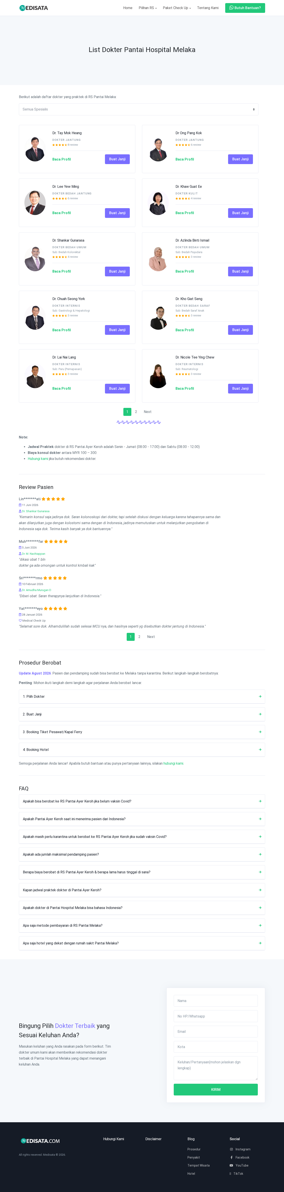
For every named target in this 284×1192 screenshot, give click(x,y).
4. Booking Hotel (36, 750)
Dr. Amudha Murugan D (36, 590)
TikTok (238, 1173)
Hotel (191, 1173)
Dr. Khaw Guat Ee (189, 186)
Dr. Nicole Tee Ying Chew (195, 357)
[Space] (35, 8)
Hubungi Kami (113, 1139)
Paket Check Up (176, 8)
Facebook (242, 1157)
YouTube (241, 1165)
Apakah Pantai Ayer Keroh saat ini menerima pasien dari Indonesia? (74, 819)
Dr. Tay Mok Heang (67, 133)
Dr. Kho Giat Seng (189, 299)
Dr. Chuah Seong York (68, 299)
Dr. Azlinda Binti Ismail (192, 240)
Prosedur (194, 1149)
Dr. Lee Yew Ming (65, 186)
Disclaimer (153, 1139)
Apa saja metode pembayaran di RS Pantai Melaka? (63, 925)
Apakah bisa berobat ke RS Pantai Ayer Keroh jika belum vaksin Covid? (77, 801)
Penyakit (193, 1157)
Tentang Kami (208, 8)
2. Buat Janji (32, 714)
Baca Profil (61, 159)
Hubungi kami (38, 459)
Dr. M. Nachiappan (33, 553)
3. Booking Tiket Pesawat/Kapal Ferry (52, 732)
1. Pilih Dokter (34, 696)
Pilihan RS (147, 8)
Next (148, 412)
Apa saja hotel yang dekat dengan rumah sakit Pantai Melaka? (71, 943)
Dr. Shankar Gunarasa (68, 240)
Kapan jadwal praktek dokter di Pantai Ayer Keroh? (62, 890)
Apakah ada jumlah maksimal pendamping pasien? (61, 854)
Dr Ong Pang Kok (189, 133)
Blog (191, 1139)
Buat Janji (117, 159)
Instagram (242, 1149)
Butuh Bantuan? (247, 8)
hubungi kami (173, 763)
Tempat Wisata (198, 1165)
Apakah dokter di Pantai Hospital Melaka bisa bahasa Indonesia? (72, 908)
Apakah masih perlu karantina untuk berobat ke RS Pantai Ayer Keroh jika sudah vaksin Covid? (95, 837)
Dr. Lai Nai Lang (64, 357)
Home (127, 8)
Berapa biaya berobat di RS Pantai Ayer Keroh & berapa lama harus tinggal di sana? (86, 872)
